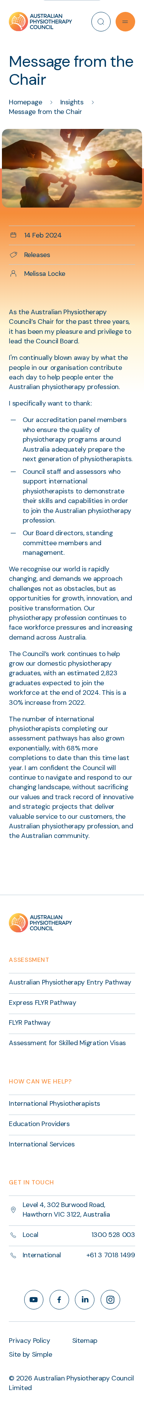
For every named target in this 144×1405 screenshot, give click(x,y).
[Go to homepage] (40, 21)
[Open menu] (125, 21)
